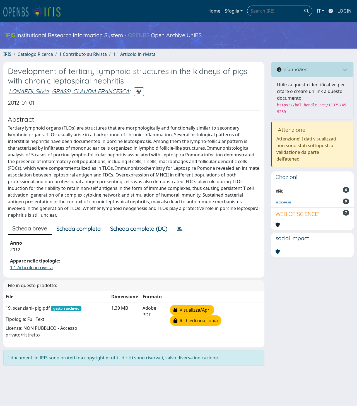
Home (214, 11)
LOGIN (344, 11)
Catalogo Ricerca (35, 54)
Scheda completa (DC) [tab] (138, 228)
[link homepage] (34, 11)
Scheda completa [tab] (78, 228)
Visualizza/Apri (194, 310)
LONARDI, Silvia (29, 91)
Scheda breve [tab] (29, 228)
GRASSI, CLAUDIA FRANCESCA (90, 91)
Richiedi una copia (197, 320)
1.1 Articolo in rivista (134, 54)
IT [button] (319, 11)
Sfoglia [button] (232, 11)
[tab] (179, 229)
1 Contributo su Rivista (83, 54)
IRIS (7, 54)
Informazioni (294, 69)
